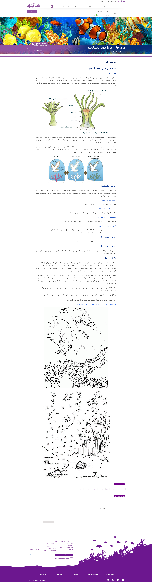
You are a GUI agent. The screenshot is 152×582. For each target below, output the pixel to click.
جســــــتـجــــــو (31, 11)
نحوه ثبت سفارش (52, 548)
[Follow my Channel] (108, 580)
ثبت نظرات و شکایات (34, 549)
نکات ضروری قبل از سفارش (50, 550)
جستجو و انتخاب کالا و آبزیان (51, 544)
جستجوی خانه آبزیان (120, 15)
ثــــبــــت (48, 521)
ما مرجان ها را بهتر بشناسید (90, 489)
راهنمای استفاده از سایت (67, 542)
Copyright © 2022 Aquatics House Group (36, 580)
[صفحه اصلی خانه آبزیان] (34, 7)
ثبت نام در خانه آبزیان (93, 574)
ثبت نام (102, 1)
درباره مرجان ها (114, 489)
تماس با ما (59, 574)
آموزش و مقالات (106, 15)
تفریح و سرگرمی (92, 15)
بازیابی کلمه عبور (69, 549)
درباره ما (76, 574)
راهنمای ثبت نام (69, 545)
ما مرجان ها (80, 489)
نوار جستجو (70, 543)
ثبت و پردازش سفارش (51, 546)
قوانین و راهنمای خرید (51, 542)
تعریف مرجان (101, 489)
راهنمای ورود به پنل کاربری (66, 547)
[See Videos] (118, 580)
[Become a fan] (123, 580)
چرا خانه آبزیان (42, 574)
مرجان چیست (122, 489)
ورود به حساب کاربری (111, 1)
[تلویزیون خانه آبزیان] (51, 6)
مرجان (107, 489)
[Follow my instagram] (113, 580)
